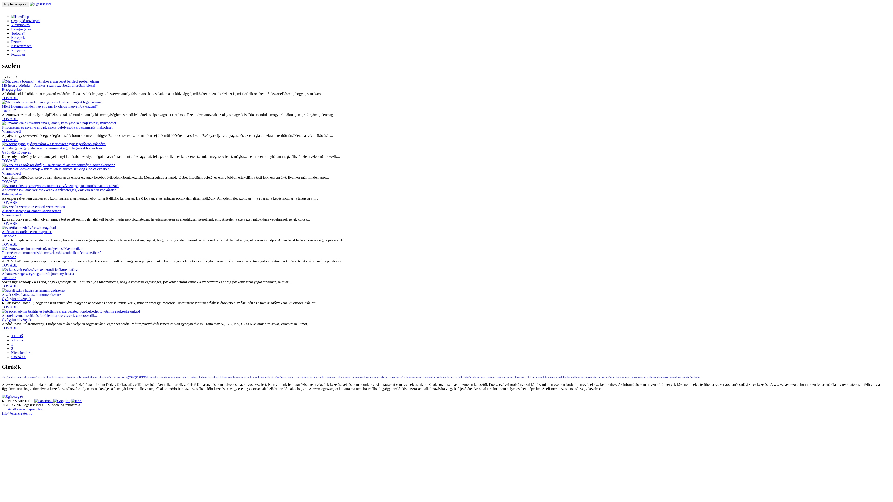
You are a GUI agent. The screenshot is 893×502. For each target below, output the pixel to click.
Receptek (18, 38)
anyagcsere (36, 377)
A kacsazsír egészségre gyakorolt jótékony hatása (38, 274)
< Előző (17, 340)
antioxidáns (23, 377)
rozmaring (587, 377)
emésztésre (164, 377)
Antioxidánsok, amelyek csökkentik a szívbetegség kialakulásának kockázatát (59, 190)
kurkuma (441, 377)
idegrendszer (345, 377)
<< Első (17, 336)
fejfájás (203, 377)
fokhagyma (226, 377)
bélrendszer (58, 377)
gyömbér (321, 377)
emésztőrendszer (180, 377)
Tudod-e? (18, 33)
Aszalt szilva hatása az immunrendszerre (31, 295)
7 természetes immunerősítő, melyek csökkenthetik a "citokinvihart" (51, 253)
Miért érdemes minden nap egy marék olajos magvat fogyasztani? (50, 106)
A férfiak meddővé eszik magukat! (27, 232)
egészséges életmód (137, 377)
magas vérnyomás (486, 377)
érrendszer (675, 377)
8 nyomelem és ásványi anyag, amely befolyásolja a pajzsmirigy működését (57, 127)
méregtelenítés (529, 377)
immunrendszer (361, 377)
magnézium (503, 377)
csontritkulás (90, 377)
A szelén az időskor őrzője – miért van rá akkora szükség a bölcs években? (56, 169)
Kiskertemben (21, 46)
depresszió (119, 377)
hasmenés (332, 377)
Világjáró (18, 50)
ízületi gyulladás (691, 377)
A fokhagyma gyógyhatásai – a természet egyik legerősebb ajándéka (52, 148)
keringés (400, 377)
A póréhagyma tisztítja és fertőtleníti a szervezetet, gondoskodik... (50, 315)
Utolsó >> (18, 357)
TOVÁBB (10, 98)
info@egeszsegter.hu (17, 413)
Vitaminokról (20, 25)
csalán (79, 377)
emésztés (153, 377)
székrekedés (619, 377)
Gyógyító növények (25, 21)
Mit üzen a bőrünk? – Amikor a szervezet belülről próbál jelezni (48, 85)
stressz (596, 377)
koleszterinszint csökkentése (421, 377)
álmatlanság (663, 377)
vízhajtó (651, 377)
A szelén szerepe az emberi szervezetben (31, 211)
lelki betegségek (467, 377)
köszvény (452, 377)
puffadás (575, 377)
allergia (6, 377)
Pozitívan (18, 54)
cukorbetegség (105, 377)
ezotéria (194, 377)
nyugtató (542, 377)
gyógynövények (284, 377)
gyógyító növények (304, 377)
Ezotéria (17, 42)
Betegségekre (21, 29)
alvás (13, 377)
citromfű (70, 377)
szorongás (606, 377)
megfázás (515, 377)
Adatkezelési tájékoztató (25, 409)
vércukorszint (639, 377)
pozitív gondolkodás (559, 377)
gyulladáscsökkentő (263, 377)
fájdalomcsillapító (242, 377)
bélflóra (47, 377)
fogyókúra (213, 377)
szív (628, 377)
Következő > (20, 353)
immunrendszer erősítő (382, 377)
